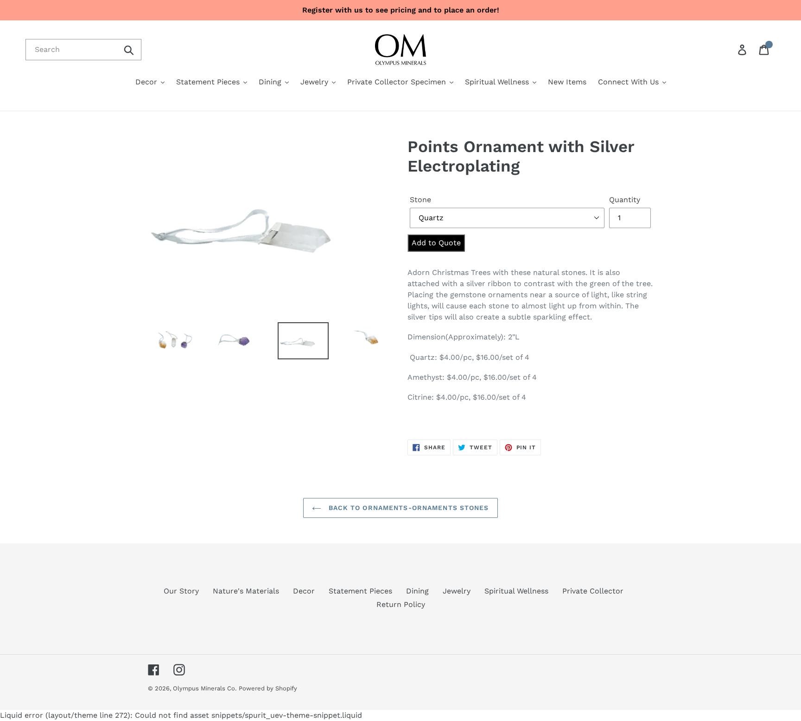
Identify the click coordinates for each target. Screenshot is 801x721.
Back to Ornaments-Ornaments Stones (407, 507)
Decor (304, 591)
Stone (420, 199)
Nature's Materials (246, 591)
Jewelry (456, 591)
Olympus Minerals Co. (204, 688)
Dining (417, 591)
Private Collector (592, 591)
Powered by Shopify (268, 688)
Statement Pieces (360, 591)
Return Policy (400, 604)
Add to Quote (436, 242)
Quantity (624, 199)
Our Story (181, 591)
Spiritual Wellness (516, 591)
